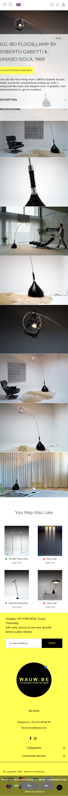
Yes (29, 785)
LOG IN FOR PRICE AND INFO (16, 70)
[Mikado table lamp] (50, 584)
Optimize (39, 771)
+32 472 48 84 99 (40, 722)
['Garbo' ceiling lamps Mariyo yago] (50, 540)
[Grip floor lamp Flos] (17, 584)
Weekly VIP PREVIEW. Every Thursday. (28, 625)
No (46, 785)
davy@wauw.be (37, 727)
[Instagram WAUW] (35, 738)
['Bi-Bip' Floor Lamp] (17, 540)
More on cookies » (35, 791)
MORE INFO (16, 563)
